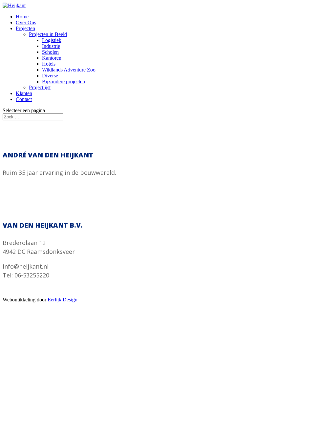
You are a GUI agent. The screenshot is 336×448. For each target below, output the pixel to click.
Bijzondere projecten (63, 81)
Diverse (50, 75)
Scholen (50, 52)
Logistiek (51, 40)
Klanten (24, 93)
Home (22, 16)
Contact (24, 99)
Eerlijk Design (62, 299)
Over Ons (26, 22)
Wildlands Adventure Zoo (68, 69)
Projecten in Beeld (48, 34)
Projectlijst (40, 87)
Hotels (48, 64)
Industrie (51, 46)
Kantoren (51, 58)
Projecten (25, 28)
